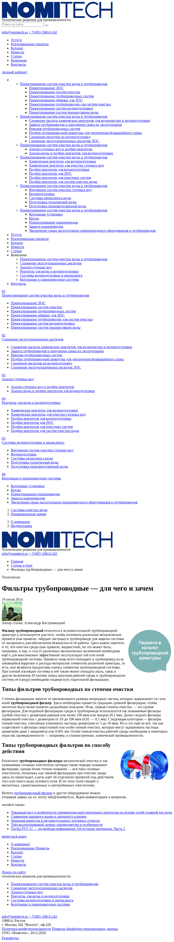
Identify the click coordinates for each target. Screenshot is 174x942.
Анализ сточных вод (36, 267)
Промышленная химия (28, 514)
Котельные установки (46, 214)
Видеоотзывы (21, 526)
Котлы (34, 218)
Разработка (10, 938)
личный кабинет (14, 72)
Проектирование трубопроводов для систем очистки (70, 104)
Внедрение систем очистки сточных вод (60, 190)
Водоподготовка (42, 194)
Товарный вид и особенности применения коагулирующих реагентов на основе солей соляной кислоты (91, 812)
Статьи (16, 56)
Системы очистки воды (29, 510)
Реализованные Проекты (30, 848)
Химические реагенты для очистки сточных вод (66, 165)
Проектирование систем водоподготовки (61, 108)
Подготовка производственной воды (57, 206)
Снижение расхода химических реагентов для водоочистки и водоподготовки (89, 120)
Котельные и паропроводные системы (49, 279)
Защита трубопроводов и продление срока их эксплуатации (75, 125)
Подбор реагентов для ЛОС (50, 173)
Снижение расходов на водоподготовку (60, 137)
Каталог (17, 48)
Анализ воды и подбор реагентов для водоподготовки (71, 153)
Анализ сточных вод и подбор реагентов (60, 149)
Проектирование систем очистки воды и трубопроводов (63, 84)
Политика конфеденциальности (26, 929)
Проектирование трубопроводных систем (61, 96)
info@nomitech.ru (15, 32)
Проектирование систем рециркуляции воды (64, 112)
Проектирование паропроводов (53, 222)
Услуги (16, 40)
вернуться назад (14, 836)
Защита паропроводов (46, 226)
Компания (19, 60)
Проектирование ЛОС (46, 88)
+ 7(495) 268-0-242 (43, 32)
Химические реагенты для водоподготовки (62, 161)
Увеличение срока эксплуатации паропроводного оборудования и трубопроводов (92, 231)
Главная (17, 561)
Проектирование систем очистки (54, 92)
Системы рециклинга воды (50, 198)
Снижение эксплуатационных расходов (51, 263)
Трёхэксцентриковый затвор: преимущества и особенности (57, 825)
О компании (20, 522)
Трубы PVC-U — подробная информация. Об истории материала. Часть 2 (68, 829)
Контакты (18, 64)
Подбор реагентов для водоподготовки (59, 169)
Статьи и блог (22, 565)
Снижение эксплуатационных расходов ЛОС (64, 141)
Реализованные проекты (30, 44)
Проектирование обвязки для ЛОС (56, 100)
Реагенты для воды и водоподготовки (49, 271)
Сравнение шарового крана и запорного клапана (49, 816)
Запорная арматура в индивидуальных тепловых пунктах (55, 820)
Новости (17, 52)
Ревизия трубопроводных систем (54, 129)
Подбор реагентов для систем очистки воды (63, 182)
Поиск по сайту (14, 872)
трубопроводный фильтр (33, 793)
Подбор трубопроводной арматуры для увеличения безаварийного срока (85, 133)
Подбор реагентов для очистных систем (60, 178)
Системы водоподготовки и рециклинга (51, 275)
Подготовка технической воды (53, 202)
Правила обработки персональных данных (85, 929)
